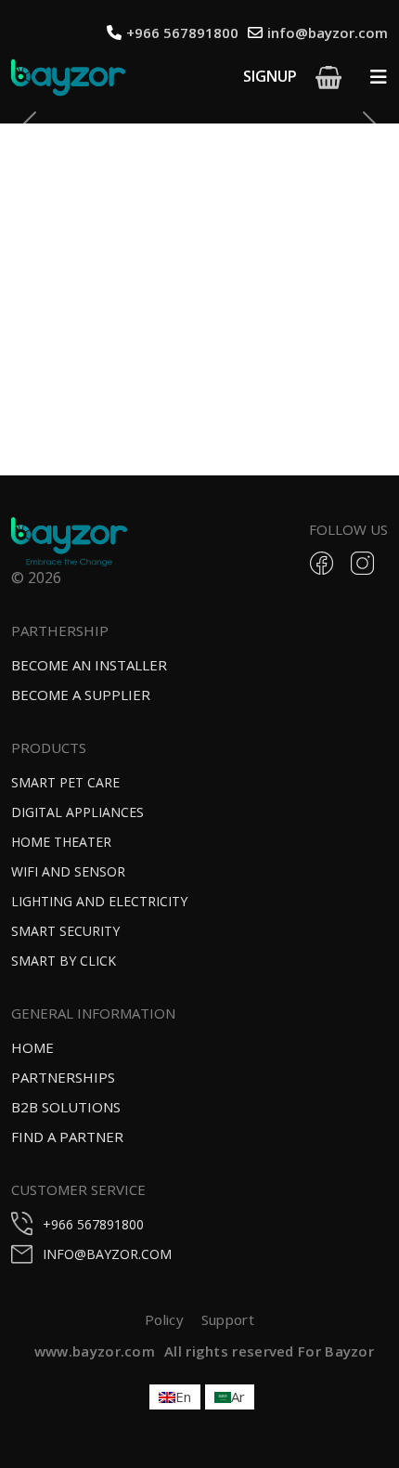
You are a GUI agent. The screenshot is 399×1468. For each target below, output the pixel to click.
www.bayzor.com (94, 1351)
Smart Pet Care (65, 782)
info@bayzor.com (327, 32)
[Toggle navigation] (378, 77)
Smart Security (65, 931)
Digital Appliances (77, 812)
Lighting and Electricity (99, 901)
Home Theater (61, 842)
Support (227, 1319)
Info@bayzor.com (107, 1254)
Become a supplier (80, 694)
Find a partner (67, 1136)
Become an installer (89, 665)
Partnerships (63, 1077)
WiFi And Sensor (68, 871)
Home (32, 1047)
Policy (164, 1319)
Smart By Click (63, 960)
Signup (270, 76)
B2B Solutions (66, 1107)
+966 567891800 (182, 32)
